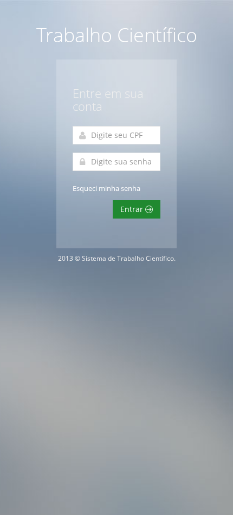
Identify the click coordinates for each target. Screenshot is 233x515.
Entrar (132, 209)
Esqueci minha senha (106, 188)
